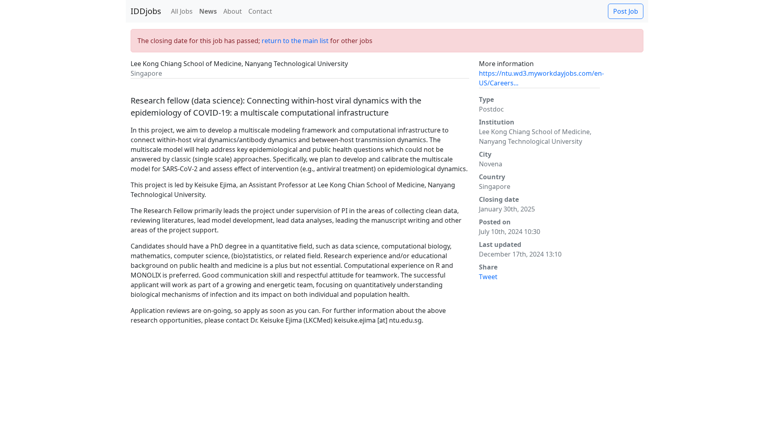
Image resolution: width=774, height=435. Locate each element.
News (208, 11)
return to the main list (295, 40)
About (232, 11)
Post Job (625, 11)
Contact (260, 11)
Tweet (488, 276)
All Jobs (182, 11)
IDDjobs (146, 11)
